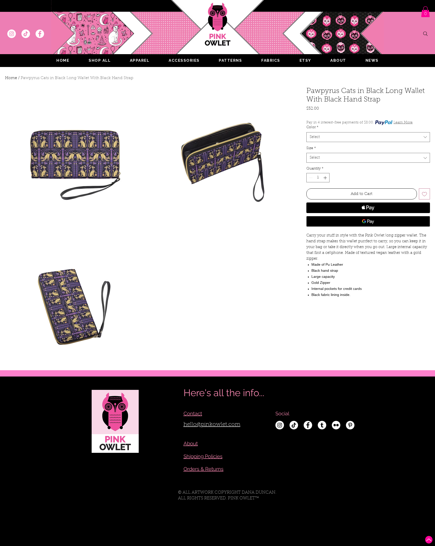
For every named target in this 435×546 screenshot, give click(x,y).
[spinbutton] (317, 177)
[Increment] (325, 177)
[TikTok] (25, 33)
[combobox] (368, 137)
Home (11, 78)
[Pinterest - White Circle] (350, 425)
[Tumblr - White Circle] (322, 425)
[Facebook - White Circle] (39, 33)
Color (312, 127)
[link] (425, 11)
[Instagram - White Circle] (11, 33)
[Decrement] (310, 177)
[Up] (428, 539)
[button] (139, 60)
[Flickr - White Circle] (336, 425)
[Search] (425, 33)
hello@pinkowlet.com (212, 424)
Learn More (403, 122)
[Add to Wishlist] (424, 193)
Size (311, 148)
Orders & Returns (204, 469)
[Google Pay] (368, 221)
